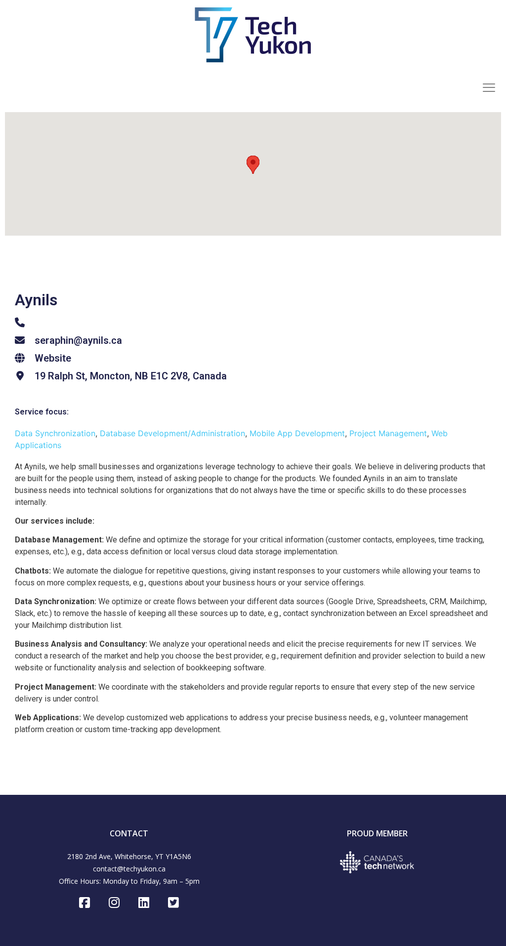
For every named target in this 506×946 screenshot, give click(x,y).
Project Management (388, 433)
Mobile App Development (297, 433)
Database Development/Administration (172, 433)
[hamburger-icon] (488, 89)
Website (53, 358)
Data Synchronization (55, 433)
